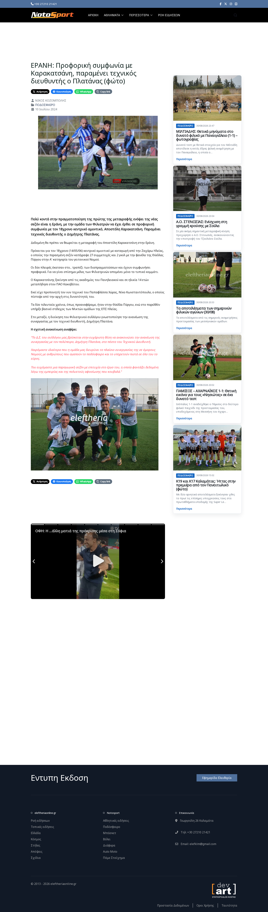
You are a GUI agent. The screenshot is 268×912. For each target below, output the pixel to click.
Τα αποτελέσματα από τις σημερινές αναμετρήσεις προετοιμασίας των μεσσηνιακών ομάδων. (207, 319)
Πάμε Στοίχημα (114, 858)
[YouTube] (236, 4)
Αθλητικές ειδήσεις (116, 821)
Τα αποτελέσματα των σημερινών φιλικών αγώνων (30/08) (204, 310)
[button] (235, 15)
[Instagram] (231, 4)
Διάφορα (109, 845)
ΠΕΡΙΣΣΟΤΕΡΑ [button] (139, 15)
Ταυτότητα (229, 905)
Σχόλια (36, 858)
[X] (225, 4)
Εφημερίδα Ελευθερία (217, 778)
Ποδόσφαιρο (111, 827)
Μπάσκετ (109, 833)
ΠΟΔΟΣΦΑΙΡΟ (45, 105)
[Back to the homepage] (52, 15)
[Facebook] (221, 4)
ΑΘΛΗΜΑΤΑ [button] (112, 15)
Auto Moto (110, 852)
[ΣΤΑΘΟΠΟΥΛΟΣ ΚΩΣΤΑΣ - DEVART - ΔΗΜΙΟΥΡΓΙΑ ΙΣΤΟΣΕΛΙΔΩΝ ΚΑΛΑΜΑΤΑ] (223, 890)
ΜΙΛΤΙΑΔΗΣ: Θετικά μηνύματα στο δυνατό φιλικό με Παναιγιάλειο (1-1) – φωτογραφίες (207, 135)
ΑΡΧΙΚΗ (93, 15)
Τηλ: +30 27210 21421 (195, 832)
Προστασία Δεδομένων (173, 905)
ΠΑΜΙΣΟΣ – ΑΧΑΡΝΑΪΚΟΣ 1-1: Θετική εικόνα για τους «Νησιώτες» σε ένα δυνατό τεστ (206, 394)
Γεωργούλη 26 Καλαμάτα (196, 821)
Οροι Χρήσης (205, 905)
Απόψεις (36, 852)
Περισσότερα (184, 159)
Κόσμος (36, 839)
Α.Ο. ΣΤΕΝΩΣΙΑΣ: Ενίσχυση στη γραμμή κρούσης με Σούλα (201, 223)
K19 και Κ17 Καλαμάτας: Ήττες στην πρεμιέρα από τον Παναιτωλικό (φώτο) (206, 485)
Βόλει (106, 839)
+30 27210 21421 (45, 4)
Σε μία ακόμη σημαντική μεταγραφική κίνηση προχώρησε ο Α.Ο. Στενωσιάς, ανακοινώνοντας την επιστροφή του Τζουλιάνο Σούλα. (205, 234)
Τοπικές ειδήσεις (42, 827)
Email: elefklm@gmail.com (198, 844)
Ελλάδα (36, 833)
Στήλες (35, 845)
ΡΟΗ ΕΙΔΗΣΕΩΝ (169, 15)
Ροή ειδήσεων (40, 821)
